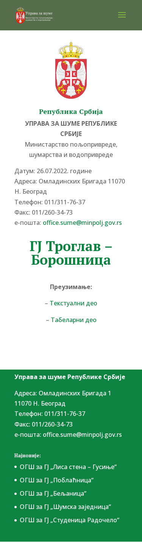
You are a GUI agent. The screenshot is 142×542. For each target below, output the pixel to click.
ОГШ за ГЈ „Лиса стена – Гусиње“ (68, 467)
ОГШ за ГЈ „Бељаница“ (53, 493)
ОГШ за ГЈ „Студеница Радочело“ (69, 520)
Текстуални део (73, 303)
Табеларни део (74, 320)
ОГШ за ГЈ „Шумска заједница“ (65, 506)
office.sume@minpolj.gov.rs (82, 434)
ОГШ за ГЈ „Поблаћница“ (57, 480)
